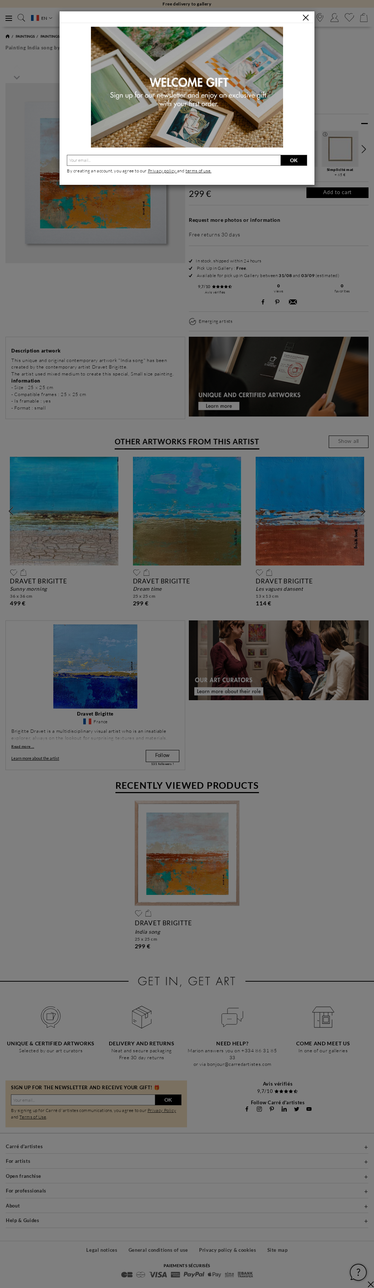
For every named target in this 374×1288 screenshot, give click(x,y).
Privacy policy (162, 170)
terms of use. (198, 170)
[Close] (305, 17)
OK (294, 160)
